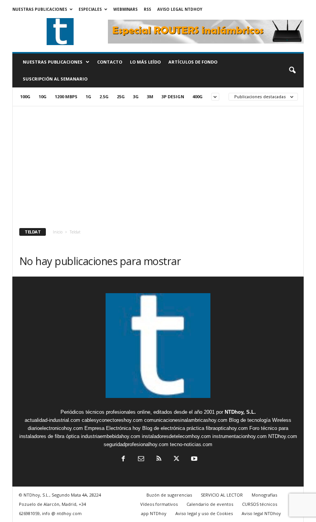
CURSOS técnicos (259, 504)
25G (121, 96)
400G (197, 96)
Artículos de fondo (192, 62)
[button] (292, 70)
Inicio (57, 232)
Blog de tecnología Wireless (260, 420)
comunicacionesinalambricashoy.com (185, 420)
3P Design (172, 96)
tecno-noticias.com (191, 444)
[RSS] (159, 459)
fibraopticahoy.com (227, 428)
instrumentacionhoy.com (239, 436)
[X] (176, 459)
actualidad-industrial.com (52, 420)
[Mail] (141, 459)
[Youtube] (193, 459)
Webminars (125, 9)
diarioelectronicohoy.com (55, 428)
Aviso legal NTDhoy (179, 9)
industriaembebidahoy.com (110, 436)
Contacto (109, 62)
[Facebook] (123, 459)
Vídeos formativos (159, 504)
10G (43, 96)
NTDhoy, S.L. (240, 412)
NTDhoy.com (282, 436)
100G (25, 96)
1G (88, 96)
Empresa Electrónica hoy (112, 428)
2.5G (104, 96)
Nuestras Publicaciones (39, 9)
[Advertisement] (158, 164)
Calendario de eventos (210, 504)
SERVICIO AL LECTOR (222, 495)
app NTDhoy (153, 513)
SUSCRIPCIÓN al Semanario (55, 79)
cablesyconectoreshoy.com (112, 420)
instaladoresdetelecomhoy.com (176, 436)
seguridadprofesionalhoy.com (136, 444)
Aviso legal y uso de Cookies (204, 513)
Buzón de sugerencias (169, 495)
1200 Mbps (66, 96)
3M (150, 96)
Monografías (264, 495)
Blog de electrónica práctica (173, 428)
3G (136, 96)
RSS (147, 9)
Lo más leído (145, 62)
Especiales (90, 9)
